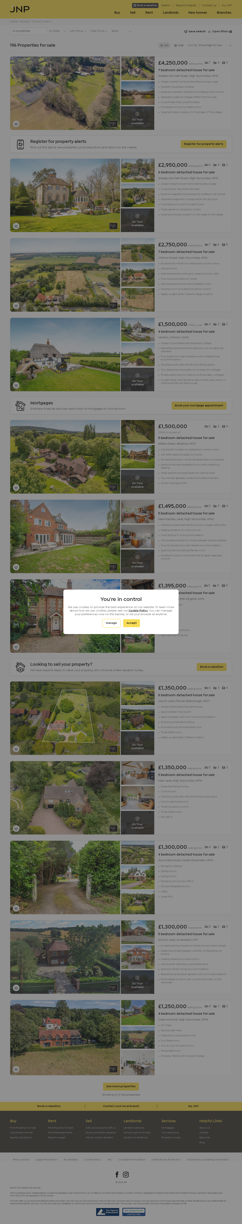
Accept (131, 623)
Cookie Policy (138, 611)
